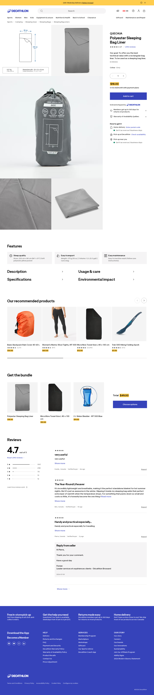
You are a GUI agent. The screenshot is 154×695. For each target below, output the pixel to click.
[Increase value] (123, 76)
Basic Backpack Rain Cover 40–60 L (23, 345)
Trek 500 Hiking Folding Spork (126, 345)
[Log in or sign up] (138, 10)
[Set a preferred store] (118, 10)
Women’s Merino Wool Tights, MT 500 (59, 345)
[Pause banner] (141, 2)
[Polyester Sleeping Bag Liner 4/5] (25, 204)
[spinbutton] (118, 76)
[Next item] (144, 300)
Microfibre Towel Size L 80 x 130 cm (93, 345)
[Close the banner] (145, 2)
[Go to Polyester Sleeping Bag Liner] (22, 397)
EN (127, 11)
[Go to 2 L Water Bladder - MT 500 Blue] (89, 397)
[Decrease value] (112, 76)
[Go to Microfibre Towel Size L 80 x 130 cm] (55, 397)
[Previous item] (137, 300)
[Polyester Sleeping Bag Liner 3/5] (51, 127)
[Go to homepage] (17, 10)
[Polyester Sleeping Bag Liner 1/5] (77, 50)
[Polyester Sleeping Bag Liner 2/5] (25, 50)
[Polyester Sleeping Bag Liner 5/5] (77, 204)
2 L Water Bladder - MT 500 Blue (88, 416)
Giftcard (119, 18)
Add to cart (128, 96)
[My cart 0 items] (144, 10)
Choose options (130, 404)
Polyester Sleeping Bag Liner (20, 416)
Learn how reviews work (16, 487)
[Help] (133, 10)
